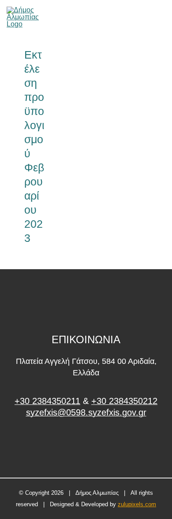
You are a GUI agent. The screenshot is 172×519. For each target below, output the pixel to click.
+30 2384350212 (124, 401)
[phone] (162, 17)
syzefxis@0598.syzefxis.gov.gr (86, 412)
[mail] (147, 17)
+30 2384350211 (47, 401)
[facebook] (86, 445)
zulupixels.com (137, 504)
